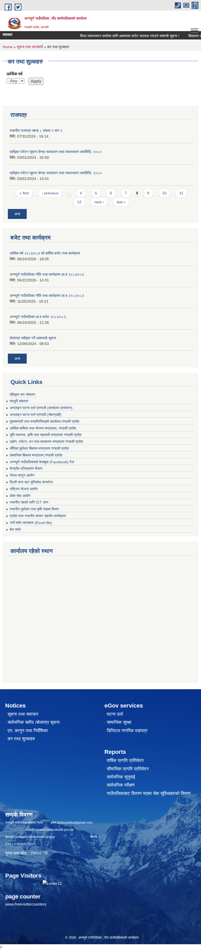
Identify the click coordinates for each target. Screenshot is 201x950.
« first (24, 193)
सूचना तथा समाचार (23, 714)
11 (181, 193)
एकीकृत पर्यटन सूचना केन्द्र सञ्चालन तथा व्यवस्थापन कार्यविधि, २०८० (56, 152)
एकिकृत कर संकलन (22, 394)
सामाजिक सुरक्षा (119, 722)
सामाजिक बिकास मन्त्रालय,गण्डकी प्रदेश (36, 455)
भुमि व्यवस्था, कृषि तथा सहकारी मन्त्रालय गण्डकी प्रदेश (45, 435)
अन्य (17, 214)
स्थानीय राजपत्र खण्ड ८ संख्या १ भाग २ (36, 130)
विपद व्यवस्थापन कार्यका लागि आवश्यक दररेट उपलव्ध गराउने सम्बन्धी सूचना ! (119, 36)
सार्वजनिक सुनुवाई (121, 776)
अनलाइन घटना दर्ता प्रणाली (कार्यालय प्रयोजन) (41, 408)
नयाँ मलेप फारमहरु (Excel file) (31, 523)
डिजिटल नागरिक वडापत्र (127, 730)
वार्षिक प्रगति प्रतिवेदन (125, 760)
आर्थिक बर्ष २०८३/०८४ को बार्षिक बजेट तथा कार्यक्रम (45, 253)
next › (99, 202)
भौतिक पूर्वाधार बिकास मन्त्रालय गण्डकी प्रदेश (39, 448)
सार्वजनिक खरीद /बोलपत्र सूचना (34, 722)
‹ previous (50, 193)
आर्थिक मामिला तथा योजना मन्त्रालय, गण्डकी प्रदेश (43, 428)
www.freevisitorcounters (25, 904)
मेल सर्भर (15, 529)
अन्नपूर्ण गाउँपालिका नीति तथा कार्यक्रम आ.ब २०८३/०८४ (47, 274)
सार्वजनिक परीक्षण (121, 785)
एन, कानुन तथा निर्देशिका (28, 730)
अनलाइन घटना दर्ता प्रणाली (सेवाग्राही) (36, 414)
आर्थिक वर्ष (15, 74)
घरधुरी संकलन (19, 401)
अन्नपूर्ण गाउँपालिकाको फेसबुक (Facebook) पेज (42, 462)
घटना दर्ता (115, 714)
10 (164, 193)
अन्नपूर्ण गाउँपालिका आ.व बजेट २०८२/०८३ (38, 317)
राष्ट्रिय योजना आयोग (24, 489)
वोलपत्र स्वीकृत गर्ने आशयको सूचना (33, 338)
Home (8, 47)
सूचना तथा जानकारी (30, 47)
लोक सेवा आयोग (20, 496)
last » (121, 202)
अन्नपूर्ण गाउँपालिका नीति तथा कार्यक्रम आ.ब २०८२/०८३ (47, 295)
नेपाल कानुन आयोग (22, 475)
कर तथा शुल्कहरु (21, 738)
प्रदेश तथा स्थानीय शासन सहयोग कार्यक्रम (38, 516)
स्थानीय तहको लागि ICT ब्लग (29, 502)
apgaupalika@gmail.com (74, 822)
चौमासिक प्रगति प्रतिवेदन (128, 768)
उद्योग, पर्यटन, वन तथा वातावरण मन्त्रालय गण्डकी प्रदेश (46, 441)
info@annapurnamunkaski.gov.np (50, 830)
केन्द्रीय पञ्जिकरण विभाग (26, 468)
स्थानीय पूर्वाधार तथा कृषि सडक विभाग (34, 509)
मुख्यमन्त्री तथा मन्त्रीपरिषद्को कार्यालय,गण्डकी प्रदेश (44, 421)
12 (79, 202)
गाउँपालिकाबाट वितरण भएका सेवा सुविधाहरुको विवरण (149, 793)
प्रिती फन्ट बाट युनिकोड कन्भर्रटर (31, 482)
